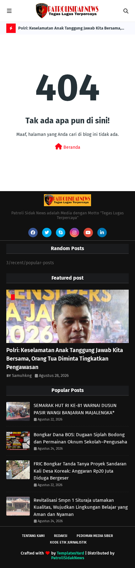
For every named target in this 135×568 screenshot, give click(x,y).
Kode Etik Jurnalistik (68, 542)
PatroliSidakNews (67, 557)
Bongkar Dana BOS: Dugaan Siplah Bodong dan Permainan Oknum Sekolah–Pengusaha (80, 438)
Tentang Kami (33, 536)
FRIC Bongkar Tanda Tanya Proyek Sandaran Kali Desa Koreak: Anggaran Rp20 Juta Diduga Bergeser (80, 471)
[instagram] (74, 232)
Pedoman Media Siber (95, 536)
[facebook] (33, 232)
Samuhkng (22, 375)
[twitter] (46, 232)
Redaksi (60, 536)
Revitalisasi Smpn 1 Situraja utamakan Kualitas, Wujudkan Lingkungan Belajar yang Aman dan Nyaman (81, 507)
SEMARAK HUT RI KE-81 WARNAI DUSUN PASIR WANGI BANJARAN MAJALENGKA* (75, 409)
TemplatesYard (70, 553)
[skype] (60, 232)
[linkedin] (102, 232)
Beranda (71, 147)
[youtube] (88, 232)
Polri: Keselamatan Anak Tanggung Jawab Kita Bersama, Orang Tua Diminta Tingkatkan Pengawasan (69, 29)
